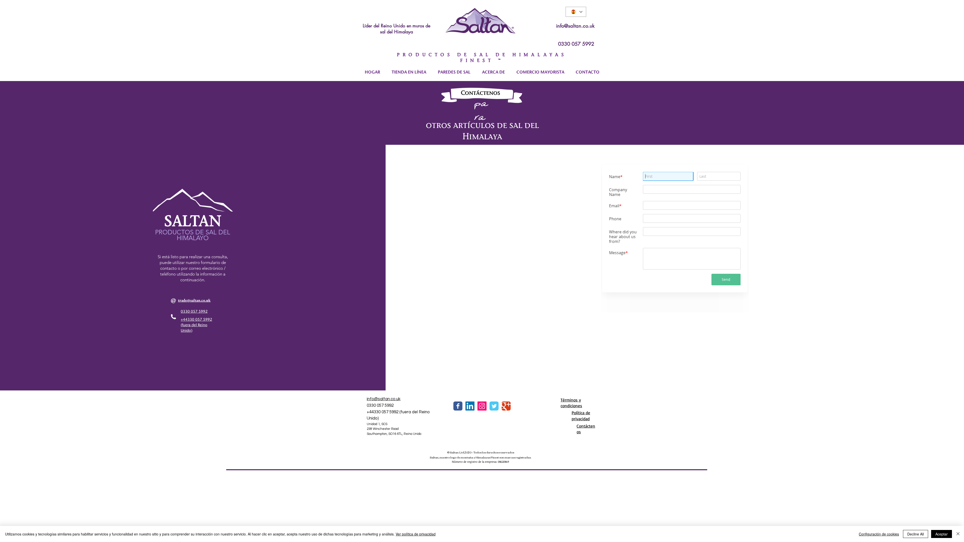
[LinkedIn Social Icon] (469, 406)
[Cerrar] (958, 534)
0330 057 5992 (576, 44)
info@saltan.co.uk (575, 26)
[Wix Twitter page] (494, 406)
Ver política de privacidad (416, 533)
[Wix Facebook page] (457, 406)
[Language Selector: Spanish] (576, 12)
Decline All (915, 533)
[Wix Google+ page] (506, 406)
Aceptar (941, 533)
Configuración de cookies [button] (879, 533)
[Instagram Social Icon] (482, 406)
